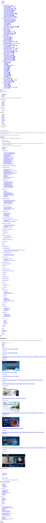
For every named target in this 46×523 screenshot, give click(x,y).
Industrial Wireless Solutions (8, 15)
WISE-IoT (5, 287)
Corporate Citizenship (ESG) (6, 492)
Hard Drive (5, 68)
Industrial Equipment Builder (6, 248)
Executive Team (6, 308)
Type (3, 3)
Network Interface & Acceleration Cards (10, 51)
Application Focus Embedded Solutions (9, 17)
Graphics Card (6, 67)
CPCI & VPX (6, 191)
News (3, 501)
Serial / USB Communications (8, 60)
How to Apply (6, 323)
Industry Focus (4, 499)
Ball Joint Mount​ (6, 86)
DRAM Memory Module (7, 65)
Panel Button (2, 137)
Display (5, 64)
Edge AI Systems (6, 237)
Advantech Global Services (5, 276)
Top (1, 521)
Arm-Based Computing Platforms (8, 154)
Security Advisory (4, 302)
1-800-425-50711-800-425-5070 (5, 486)
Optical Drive (6, 72)
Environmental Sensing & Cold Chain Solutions (11, 43)
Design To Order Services (5, 278)
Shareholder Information (7, 316)
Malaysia (3, 119)
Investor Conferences (7, 315)
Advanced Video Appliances (8, 81)
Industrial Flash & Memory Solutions (9, 13)
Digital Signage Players (7, 11)
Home (3, 333)
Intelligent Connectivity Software (9, 59)
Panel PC (5, 25)
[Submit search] (20, 138)
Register (1, 136)
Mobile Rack (6, 70)
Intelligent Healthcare (5, 211)
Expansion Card (6, 66)
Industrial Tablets (6, 42)
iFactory (3, 509)
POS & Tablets (6, 46)
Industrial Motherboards (7, 9)
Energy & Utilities (4, 241)
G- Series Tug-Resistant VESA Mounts (9, 87)
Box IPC (5, 35)
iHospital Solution (6, 36)
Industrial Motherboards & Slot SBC (9, 32)
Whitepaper (3, 498)
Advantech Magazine (7, 309)
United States (4, 101)
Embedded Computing (5, 150)
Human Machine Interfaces (8, 19)
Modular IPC (6, 29)
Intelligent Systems (4, 189)
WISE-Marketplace (5, 330)
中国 (3, 115)
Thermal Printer (6, 77)
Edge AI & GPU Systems (7, 34)
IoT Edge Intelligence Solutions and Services (7, 270)
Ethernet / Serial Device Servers (8, 56)
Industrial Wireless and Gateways (9, 57)
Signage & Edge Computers (8, 47)
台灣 (3, 121)
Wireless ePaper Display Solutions (9, 16)
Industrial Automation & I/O (5, 167)
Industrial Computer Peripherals (8, 31)
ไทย (2, 122)
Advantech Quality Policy (5, 280)
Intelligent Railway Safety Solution (9, 255)
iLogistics (3, 267)
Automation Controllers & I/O (8, 21)
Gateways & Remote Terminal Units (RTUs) (10, 173)
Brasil (3, 102)
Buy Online (4, 483)
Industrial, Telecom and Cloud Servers (9, 49)
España (3, 110)
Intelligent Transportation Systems (9, 33)
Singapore (3, 120)
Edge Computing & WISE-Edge (6, 235)
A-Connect (3, 331)
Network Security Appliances (8, 50)
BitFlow (5, 274)
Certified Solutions (6, 24)
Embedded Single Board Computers (9, 8)
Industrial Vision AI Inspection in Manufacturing (11, 250)
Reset (1, 89)
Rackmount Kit (6, 74)
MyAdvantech (4, 94)
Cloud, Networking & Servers (6, 198)
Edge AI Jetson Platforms (7, 80)
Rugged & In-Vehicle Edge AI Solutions (10, 41)
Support (3, 288)
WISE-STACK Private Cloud (8, 53)
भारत (3, 96)
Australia (3, 114)
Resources (5, 297)
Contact (3, 328)
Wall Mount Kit (6, 83)
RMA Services (6, 291)
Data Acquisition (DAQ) (7, 22)
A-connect (3, 503)
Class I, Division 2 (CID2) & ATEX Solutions (10, 26)
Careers (3, 318)
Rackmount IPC (6, 30)
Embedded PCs (6, 7)
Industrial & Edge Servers (5, 246)
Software (5, 76)
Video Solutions (4, 272)
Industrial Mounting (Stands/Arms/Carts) (10, 48)
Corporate (3, 304)
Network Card (6, 71)
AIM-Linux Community (7, 299)
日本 (3, 117)
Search (3, 95)
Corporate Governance (7, 314)
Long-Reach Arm (6, 85)
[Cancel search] (21, 138)
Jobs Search (4, 493)
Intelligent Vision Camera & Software (9, 208)
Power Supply (6, 73)
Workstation (6, 84)
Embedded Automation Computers (9, 20)
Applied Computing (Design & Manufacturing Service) (9, 165)
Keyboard (5, 69)
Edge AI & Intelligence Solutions (9, 6)
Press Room (5, 310)
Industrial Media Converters (8, 55)
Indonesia (3, 116)
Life (4, 320)
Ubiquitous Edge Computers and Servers (10, 260)
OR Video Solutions (7, 216)
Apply (3, 89)
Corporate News (4, 490)
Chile (3, 104)
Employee (3, 326)
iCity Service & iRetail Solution (8, 225)
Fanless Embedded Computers (8, 10)
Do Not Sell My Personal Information (7, 518)
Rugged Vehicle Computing (6, 514)
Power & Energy (6, 175)
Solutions (3, 233)
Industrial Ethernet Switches (8, 54)
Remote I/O (5, 23)
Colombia (3, 105)
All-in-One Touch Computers (8, 258)
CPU (5, 63)
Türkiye (3, 123)
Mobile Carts (6, 88)
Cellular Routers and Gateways (8, 58)
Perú (2, 106)
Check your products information (8, 293)
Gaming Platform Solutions (8, 14)
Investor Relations (4, 312)
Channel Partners (4, 283)
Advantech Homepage (3, 91)
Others (3, 2)
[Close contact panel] (0, 470)
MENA (3, 127)
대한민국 (3, 118)
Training (5, 321)
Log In (4, 136)
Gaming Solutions (4, 265)
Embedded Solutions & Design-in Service (7, 239)
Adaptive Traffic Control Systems (8, 254)
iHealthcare (3, 244)
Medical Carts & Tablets (7, 37)
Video (3, 500)
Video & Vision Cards (7, 79)
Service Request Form (7, 292)
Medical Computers (7, 38)
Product (3, 344)
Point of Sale (6, 259)
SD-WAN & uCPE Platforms (8, 52)
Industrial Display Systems (8, 12)
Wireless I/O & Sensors (7, 178)
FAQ (3, 502)
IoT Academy (6, 298)
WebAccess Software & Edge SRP (9, 177)
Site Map (3, 517)
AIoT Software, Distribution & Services (9, 152)
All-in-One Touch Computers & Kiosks (9, 45)
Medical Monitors (6, 39)
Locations (5, 322)
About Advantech (4, 306)
